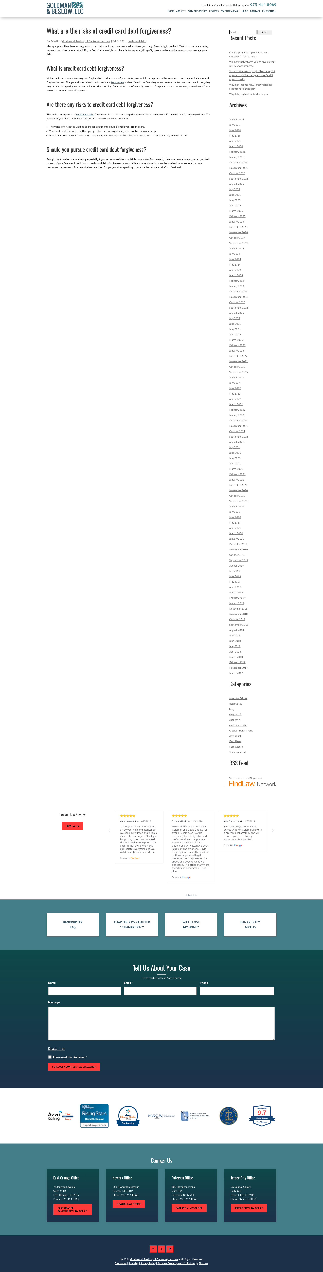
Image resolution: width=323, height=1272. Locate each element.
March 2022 (236, 404)
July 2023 (234, 318)
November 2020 (238, 490)
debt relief (235, 736)
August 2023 (236, 313)
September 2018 (238, 624)
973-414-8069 (263, 4)
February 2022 (237, 409)
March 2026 (236, 146)
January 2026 (236, 157)
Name (52, 983)
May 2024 (235, 264)
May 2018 (235, 646)
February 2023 (237, 345)
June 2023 (235, 323)
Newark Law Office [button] (129, 1204)
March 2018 (236, 657)
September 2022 (238, 372)
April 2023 (235, 334)
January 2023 (236, 350)
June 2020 (235, 517)
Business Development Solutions (176, 1263)
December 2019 (238, 544)
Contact (255, 11)
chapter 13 (235, 714)
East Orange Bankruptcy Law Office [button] (72, 1209)
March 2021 (236, 468)
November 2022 (238, 361)
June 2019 (235, 576)
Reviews (214, 11)
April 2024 (235, 270)
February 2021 (237, 474)
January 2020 (236, 538)
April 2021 (235, 463)
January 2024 (236, 286)
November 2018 (238, 614)
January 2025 (236, 221)
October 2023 (237, 302)
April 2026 (235, 141)
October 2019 (237, 554)
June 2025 (235, 194)
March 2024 (236, 275)
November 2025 (238, 167)
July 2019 (234, 571)
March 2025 (236, 210)
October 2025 (237, 173)
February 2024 (237, 280)
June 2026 (235, 130)
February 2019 (237, 597)
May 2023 (235, 329)
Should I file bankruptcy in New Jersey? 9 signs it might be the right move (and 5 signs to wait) (252, 75)
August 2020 (236, 506)
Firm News (235, 741)
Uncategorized (237, 752)
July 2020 (234, 511)
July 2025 (234, 189)
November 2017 (238, 667)
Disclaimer (56, 1048)
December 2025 (238, 162)
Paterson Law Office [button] (189, 1208)
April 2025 (235, 205)
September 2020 (238, 501)
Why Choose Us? (197, 11)
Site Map (133, 1263)
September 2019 (238, 560)
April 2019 (235, 587)
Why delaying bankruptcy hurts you (248, 94)
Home (171, 11)
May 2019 (235, 581)
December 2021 (238, 420)
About (180, 11)
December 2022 (238, 356)
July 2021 (234, 447)
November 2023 (238, 296)
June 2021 (235, 452)
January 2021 (236, 479)
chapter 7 (234, 719)
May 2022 (235, 393)
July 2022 (234, 382)
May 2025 (235, 200)
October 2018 (237, 619)
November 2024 (238, 232)
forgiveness (117, 82)
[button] (110, 830)
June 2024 (235, 259)
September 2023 (238, 307)
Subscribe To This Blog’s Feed (245, 778)
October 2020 (237, 495)
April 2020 (235, 528)
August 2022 (236, 377)
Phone (204, 983)
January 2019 (236, 603)
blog (231, 709)
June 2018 (235, 640)
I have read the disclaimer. (70, 1057)
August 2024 (236, 248)
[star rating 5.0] (139, 815)
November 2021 (238, 425)
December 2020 (238, 485)
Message (54, 1002)
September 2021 (238, 436)
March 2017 (236, 673)
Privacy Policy (147, 1263)
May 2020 (235, 522)
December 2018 (238, 608)
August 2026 (236, 119)
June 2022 (235, 388)
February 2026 (237, 151)
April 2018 (235, 651)
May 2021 (235, 458)
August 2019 (236, 565)
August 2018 (236, 630)
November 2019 (238, 549)
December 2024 (238, 227)
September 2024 (238, 243)
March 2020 (236, 533)
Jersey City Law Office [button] (249, 1208)
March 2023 (236, 339)
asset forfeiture (238, 698)
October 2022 (237, 366)
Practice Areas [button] (229, 11)
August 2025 (236, 184)
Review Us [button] (72, 826)
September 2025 (238, 178)
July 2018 (234, 635)
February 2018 (237, 662)
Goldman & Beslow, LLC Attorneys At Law (86, 41)
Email (128, 983)
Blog (245, 11)
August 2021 (236, 442)
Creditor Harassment (241, 730)
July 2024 (234, 253)
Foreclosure (236, 746)
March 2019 (236, 592)
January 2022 (236, 415)
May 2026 (235, 135)
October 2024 (237, 237)
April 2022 (235, 399)
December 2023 (238, 291)
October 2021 (237, 431)
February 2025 (237, 216)
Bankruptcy (235, 703)
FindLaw (203, 1263)
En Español (269, 11)
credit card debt (137, 41)
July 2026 (234, 124)
